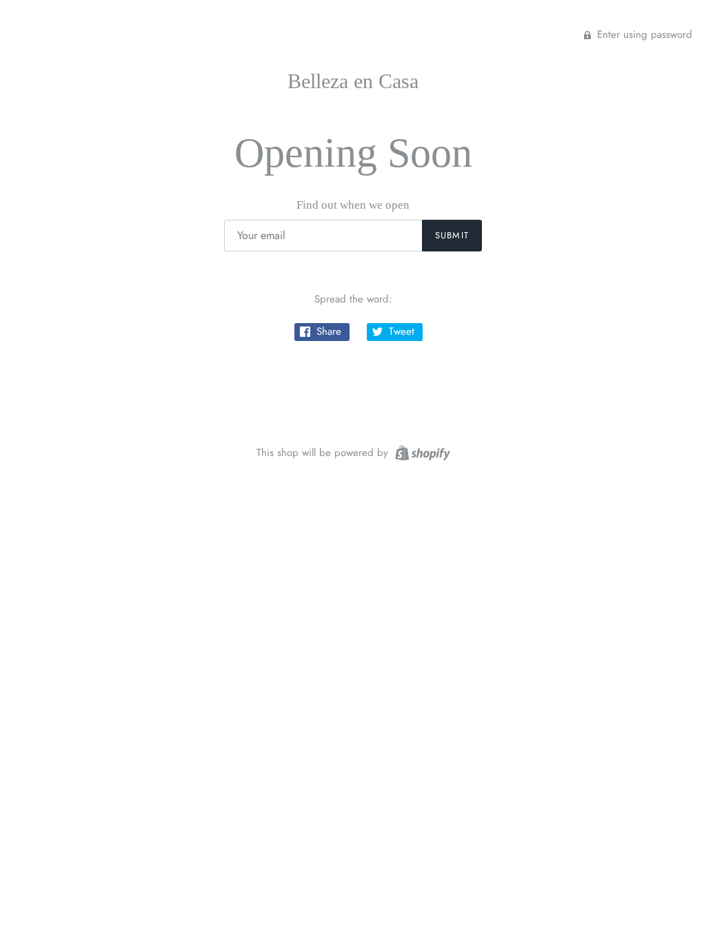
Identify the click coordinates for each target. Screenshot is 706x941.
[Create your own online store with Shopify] (421, 451)
